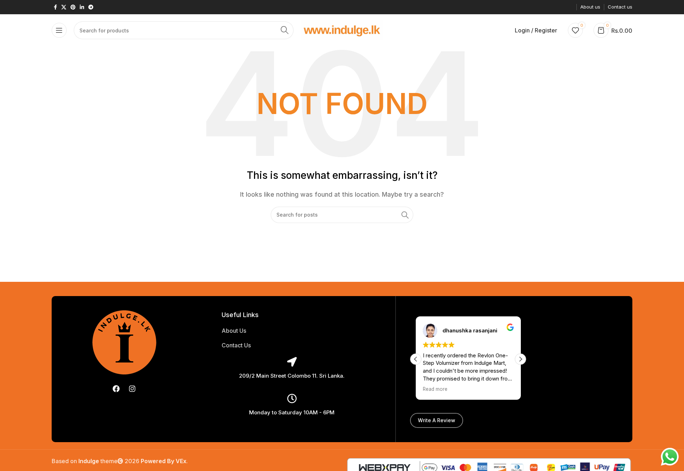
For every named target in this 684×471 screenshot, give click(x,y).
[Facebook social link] (55, 7)
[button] (520, 359)
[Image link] (124, 341)
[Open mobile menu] (59, 30)
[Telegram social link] (90, 7)
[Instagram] (132, 389)
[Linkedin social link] (82, 7)
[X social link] (63, 7)
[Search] (285, 30)
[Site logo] (342, 29)
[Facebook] (116, 389)
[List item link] (292, 331)
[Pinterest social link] (73, 7)
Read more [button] (435, 389)
